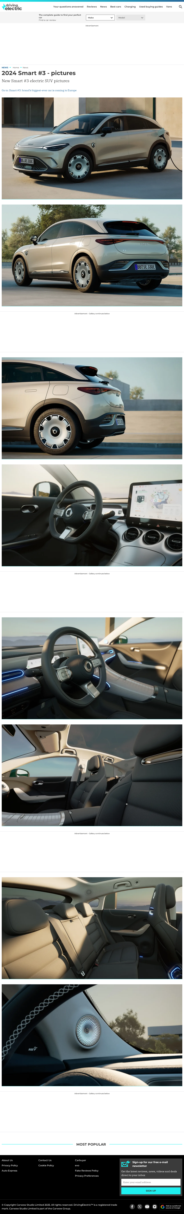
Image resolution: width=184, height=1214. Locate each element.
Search (180, 6)
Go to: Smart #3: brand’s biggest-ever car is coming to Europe (39, 90)
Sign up (151, 1190)
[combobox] (87, 18)
